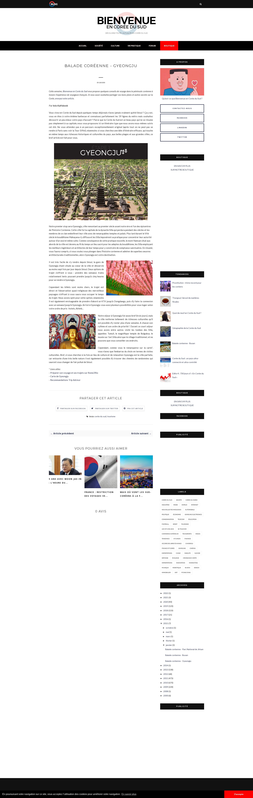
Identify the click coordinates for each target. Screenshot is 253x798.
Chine (178, 553)
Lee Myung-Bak (168, 529)
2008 (165, 691)
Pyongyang (186, 572)
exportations (167, 553)
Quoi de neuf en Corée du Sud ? (186, 313)
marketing (193, 563)
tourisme (111, 416)
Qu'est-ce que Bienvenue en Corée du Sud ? (182, 98)
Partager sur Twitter (106, 408)
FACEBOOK (182, 118)
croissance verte (190, 558)
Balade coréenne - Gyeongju (178, 661)
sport (175, 524)
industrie (165, 505)
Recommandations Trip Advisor (65, 380)
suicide (197, 553)
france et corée (168, 548)
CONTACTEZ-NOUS (182, 108)
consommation (168, 519)
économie (177, 514)
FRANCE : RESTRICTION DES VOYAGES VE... (99, 494)
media (197, 534)
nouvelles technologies (171, 509)
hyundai (177, 538)
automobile (190, 509)
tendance (166, 538)
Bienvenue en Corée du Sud (75, 91)
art (176, 572)
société (179, 500)
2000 (165, 695)
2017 (165, 614)
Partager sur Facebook (73, 408)
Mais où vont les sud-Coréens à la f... (135, 494)
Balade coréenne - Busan (183, 343)
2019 (165, 606)
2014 (165, 665)
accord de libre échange (172, 543)
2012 (165, 674)
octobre (169, 627)
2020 (165, 602)
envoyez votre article (64, 98)
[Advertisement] (182, 221)
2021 (165, 597)
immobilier (166, 572)
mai (167, 632)
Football (165, 524)
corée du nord (191, 500)
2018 (165, 610)
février (169, 640)
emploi (184, 505)
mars (168, 636)
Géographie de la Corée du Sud (186, 328)
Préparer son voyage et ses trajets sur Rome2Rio (74, 372)
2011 (165, 678)
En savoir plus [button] (129, 794)
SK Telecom (182, 529)
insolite (187, 553)
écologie (175, 558)
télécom (181, 519)
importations (167, 563)
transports (187, 534)
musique (165, 567)
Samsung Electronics (193, 514)
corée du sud (100, 416)
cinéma (193, 548)
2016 (165, 619)
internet (194, 505)
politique (165, 514)
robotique (177, 567)
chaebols (189, 543)
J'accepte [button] (238, 794)
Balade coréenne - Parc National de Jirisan (184, 649)
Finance (187, 538)
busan (187, 567)
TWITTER (182, 137)
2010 (165, 682)
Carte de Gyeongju (59, 376)
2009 (165, 687)
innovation (180, 563)
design (196, 567)
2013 (165, 669)
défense (165, 558)
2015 (165, 623)
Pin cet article (135, 408)
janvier (169, 645)
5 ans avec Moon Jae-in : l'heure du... (65, 481)
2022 (165, 593)
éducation (192, 519)
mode (175, 505)
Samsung (182, 548)
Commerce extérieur (170, 534)
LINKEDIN (182, 128)
